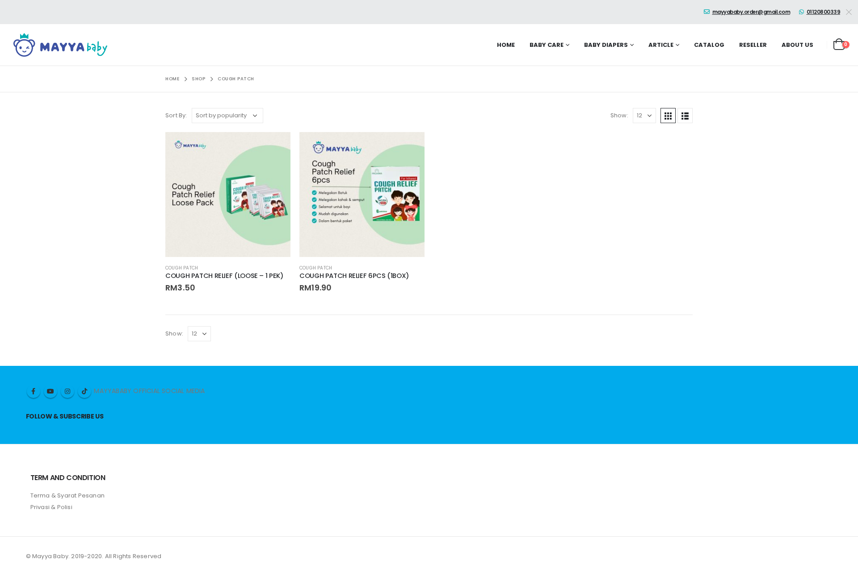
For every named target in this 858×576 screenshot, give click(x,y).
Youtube (50, 391)
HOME (506, 45)
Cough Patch (181, 268)
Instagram (67, 391)
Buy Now (276, 147)
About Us (797, 45)
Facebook (33, 391)
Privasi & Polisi (51, 507)
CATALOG (709, 45)
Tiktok (84, 391)
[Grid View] (668, 115)
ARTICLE (660, 45)
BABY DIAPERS (606, 45)
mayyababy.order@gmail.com (751, 12)
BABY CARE (547, 45)
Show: (619, 115)
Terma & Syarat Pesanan (67, 495)
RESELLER (753, 45)
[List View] (685, 115)
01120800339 (824, 12)
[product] (227, 194)
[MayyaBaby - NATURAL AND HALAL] (60, 45)
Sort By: (176, 115)
